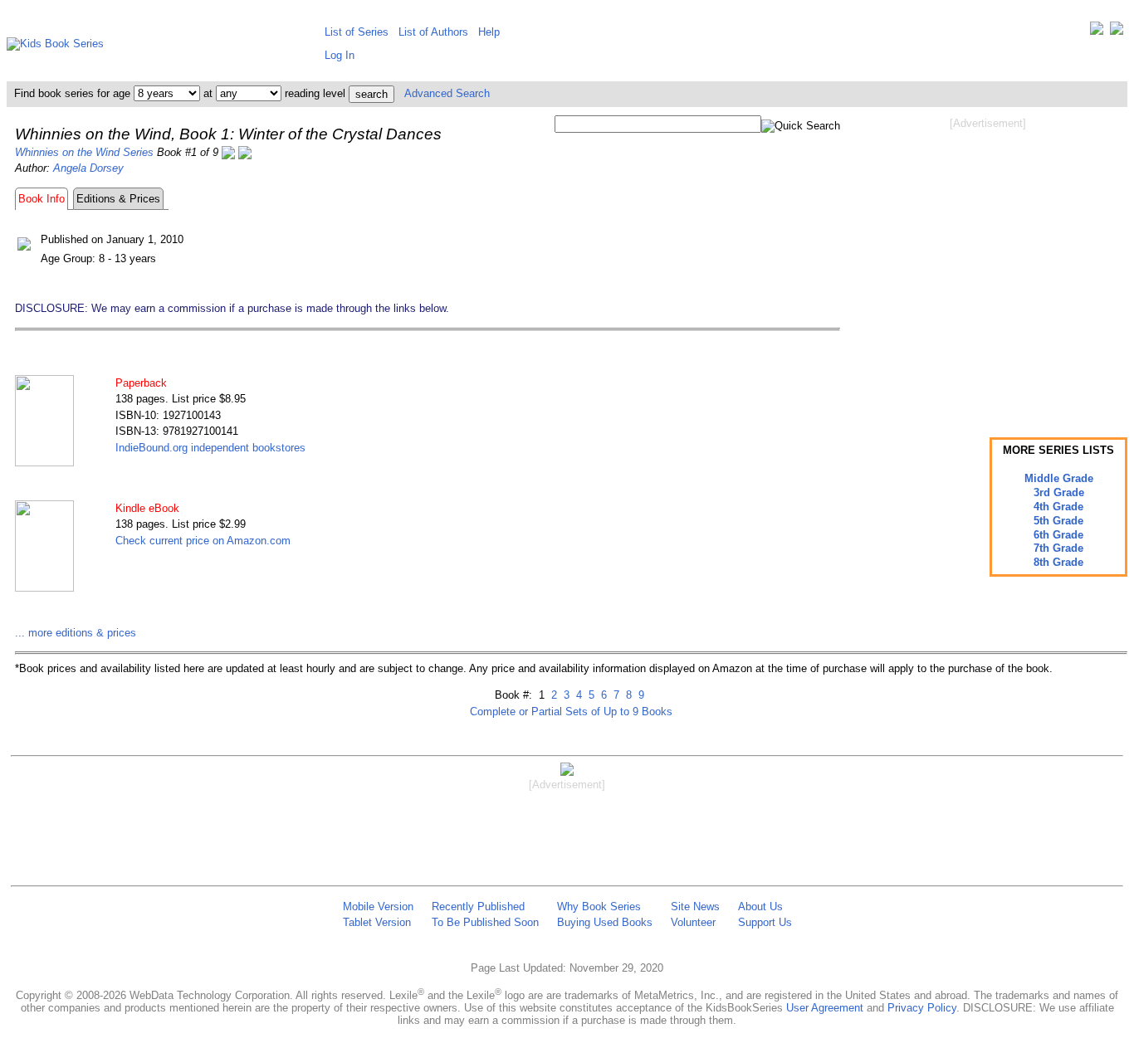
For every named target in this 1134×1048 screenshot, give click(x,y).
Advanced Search (447, 93)
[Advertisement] (987, 264)
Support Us (765, 922)
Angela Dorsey (88, 168)
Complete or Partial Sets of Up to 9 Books (571, 711)
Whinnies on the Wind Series (84, 152)
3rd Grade (1059, 492)
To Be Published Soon (485, 922)
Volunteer (693, 922)
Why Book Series (599, 906)
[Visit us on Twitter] (1096, 32)
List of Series (357, 32)
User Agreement (824, 1008)
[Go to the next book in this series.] (245, 152)
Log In (339, 55)
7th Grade (1058, 548)
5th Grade (1058, 520)
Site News (695, 906)
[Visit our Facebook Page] (1116, 32)
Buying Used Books (605, 922)
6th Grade (1058, 535)
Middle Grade (1058, 478)
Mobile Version (378, 906)
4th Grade (1058, 506)
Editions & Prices (118, 199)
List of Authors (433, 32)
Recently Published (478, 906)
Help (489, 32)
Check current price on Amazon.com (203, 540)
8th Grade (1058, 562)
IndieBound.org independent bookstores (210, 447)
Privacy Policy (921, 1008)
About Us (760, 906)
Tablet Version (377, 922)
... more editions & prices (75, 632)
